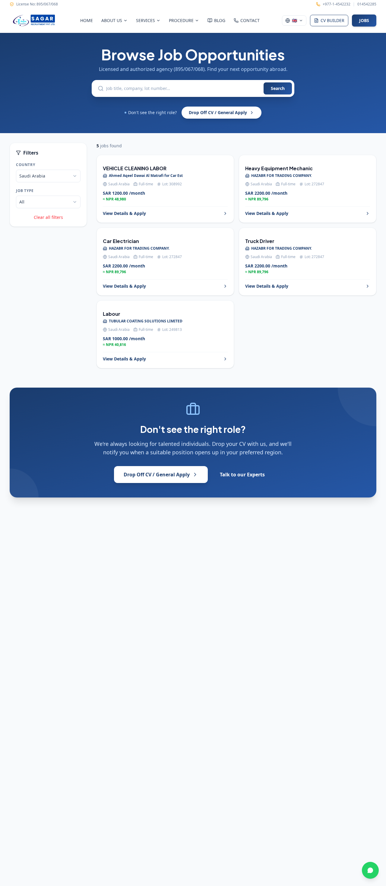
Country (25, 164)
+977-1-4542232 (336, 4)
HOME (86, 20)
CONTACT (250, 20)
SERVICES (145, 20)
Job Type (25, 190)
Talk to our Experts (242, 474)
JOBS (364, 20)
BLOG (219, 20)
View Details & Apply (124, 213)
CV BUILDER (332, 20)
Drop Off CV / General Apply (218, 112)
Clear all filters (48, 217)
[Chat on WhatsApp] (370, 870)
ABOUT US (111, 20)
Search (278, 88)
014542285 (366, 4)
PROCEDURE (181, 20)
